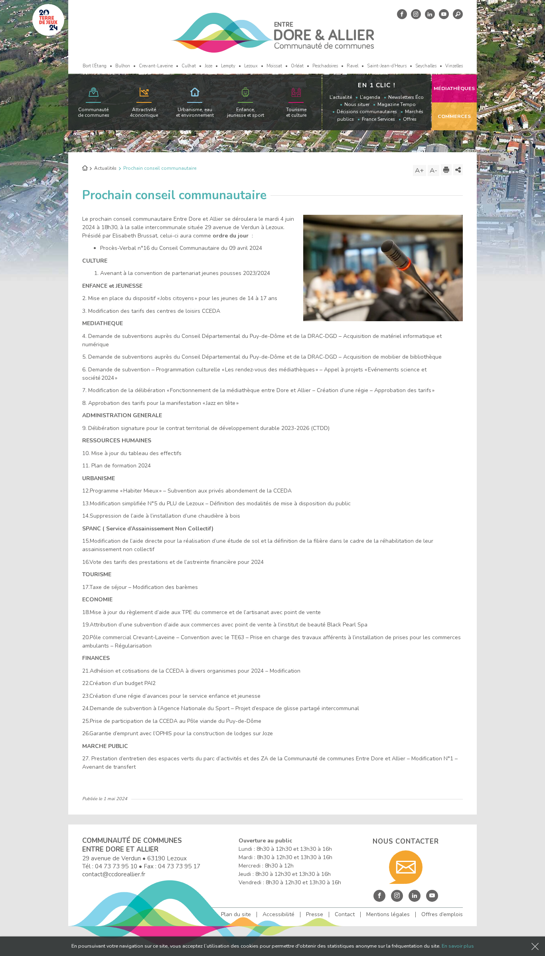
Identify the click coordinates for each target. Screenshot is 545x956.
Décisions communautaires (367, 111)
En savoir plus (458, 945)
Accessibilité (278, 914)
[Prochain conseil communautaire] (383, 267)
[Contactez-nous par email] (406, 867)
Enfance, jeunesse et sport (245, 112)
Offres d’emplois (442, 914)
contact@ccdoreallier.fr (113, 874)
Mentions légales (388, 914)
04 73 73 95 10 (116, 866)
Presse (314, 914)
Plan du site (236, 914)
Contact (345, 914)
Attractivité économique (144, 112)
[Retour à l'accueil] (84, 168)
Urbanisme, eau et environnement (195, 112)
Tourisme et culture (296, 112)
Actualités (105, 168)
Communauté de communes (93, 112)
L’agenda (370, 97)
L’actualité (341, 97)
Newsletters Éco (406, 97)
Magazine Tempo (396, 104)
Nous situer (356, 104)
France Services (378, 119)
